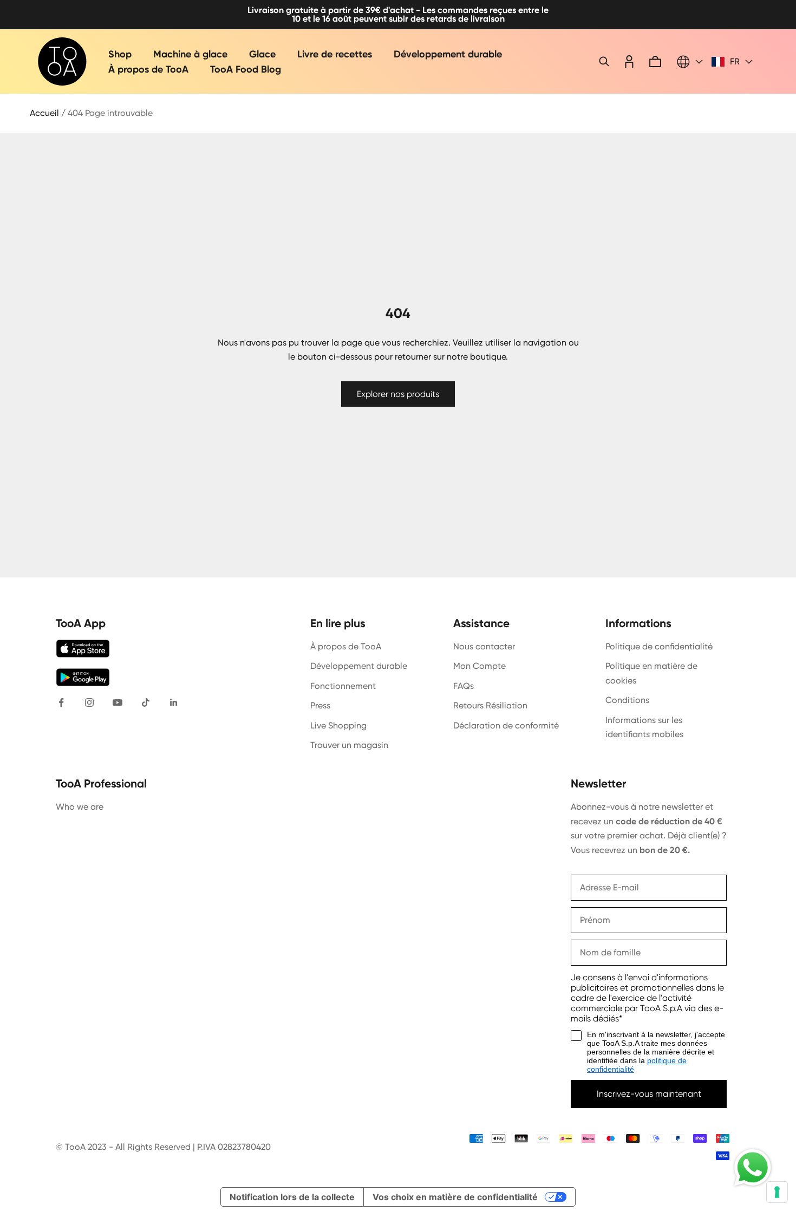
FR (735, 62)
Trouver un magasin (349, 745)
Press (320, 705)
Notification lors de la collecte (292, 1197)
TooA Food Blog (245, 69)
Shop (120, 54)
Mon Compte (479, 666)
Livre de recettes (334, 54)
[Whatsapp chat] (752, 1167)
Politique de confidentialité (659, 646)
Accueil (44, 113)
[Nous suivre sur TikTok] (145, 702)
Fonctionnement (343, 686)
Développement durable (448, 54)
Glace (262, 54)
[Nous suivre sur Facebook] (61, 702)
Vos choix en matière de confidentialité (455, 1197)
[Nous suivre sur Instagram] (89, 702)
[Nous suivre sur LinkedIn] (173, 702)
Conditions (627, 700)
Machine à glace (190, 54)
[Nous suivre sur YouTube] (117, 702)
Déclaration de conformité (506, 725)
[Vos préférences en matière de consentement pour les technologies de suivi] (777, 1192)
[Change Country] (690, 61)
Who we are (79, 807)
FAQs (463, 686)
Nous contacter (484, 646)
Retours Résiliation (490, 705)
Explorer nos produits (398, 394)
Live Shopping (338, 725)
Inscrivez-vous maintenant (649, 1094)
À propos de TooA (148, 69)
